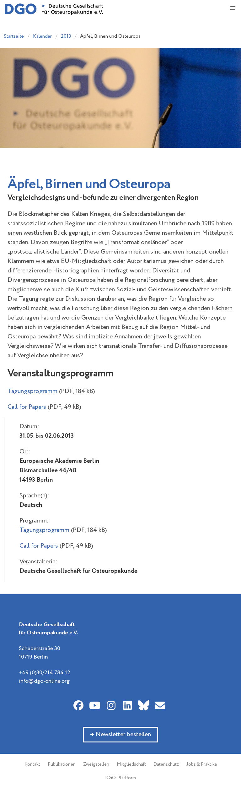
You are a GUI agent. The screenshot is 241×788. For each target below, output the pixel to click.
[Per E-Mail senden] (160, 705)
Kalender (42, 36)
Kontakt (32, 764)
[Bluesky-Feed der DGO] (143, 705)
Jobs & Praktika (201, 764)
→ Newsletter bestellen (120, 734)
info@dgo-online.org (44, 681)
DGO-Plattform (120, 777)
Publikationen (62, 764)
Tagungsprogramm (32, 391)
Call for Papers (27, 407)
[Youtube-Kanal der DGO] (94, 705)
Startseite (14, 36)
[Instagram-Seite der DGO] (111, 705)
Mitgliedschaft (131, 764)
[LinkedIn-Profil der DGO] (127, 705)
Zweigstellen (96, 764)
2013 (66, 36)
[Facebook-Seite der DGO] (78, 705)
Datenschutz (166, 764)
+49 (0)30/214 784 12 (44, 673)
